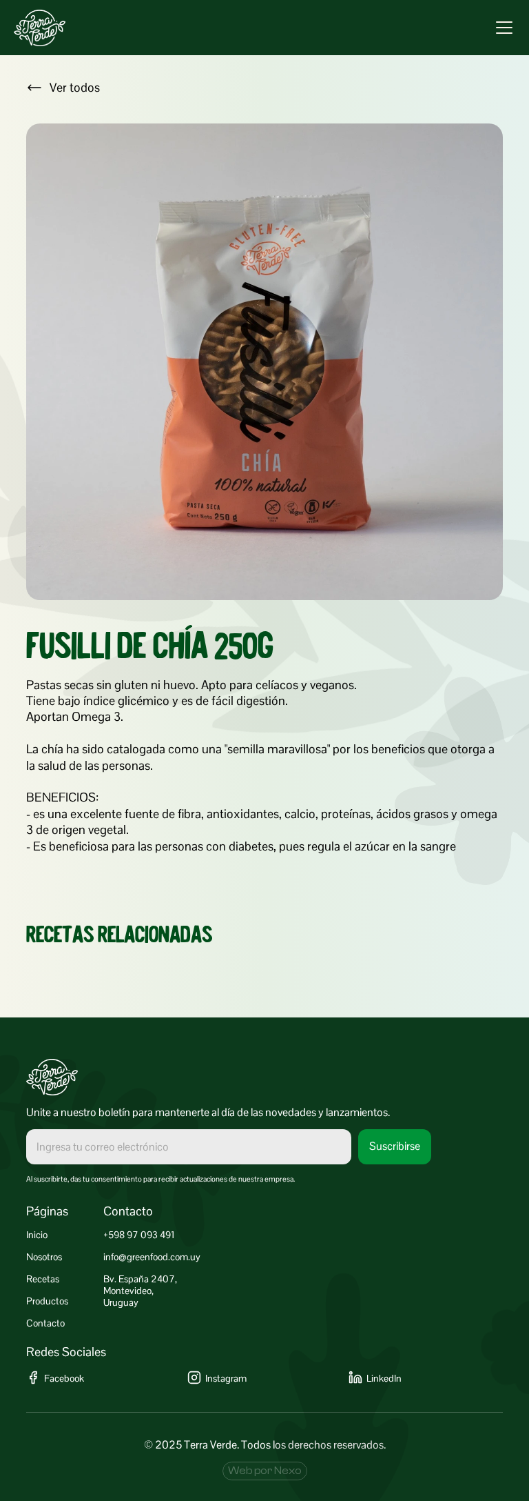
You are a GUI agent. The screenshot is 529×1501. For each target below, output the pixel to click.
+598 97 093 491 (139, 1235)
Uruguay (120, 1302)
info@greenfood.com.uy (151, 1257)
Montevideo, (128, 1290)
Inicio (37, 1235)
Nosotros (44, 1257)
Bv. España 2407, (140, 1279)
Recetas (42, 1279)
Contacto (45, 1323)
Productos (47, 1301)
